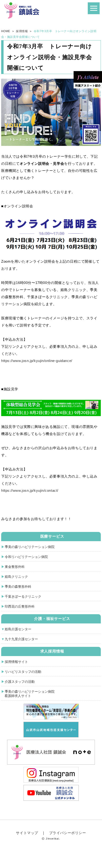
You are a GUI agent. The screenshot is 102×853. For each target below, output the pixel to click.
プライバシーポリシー (67, 833)
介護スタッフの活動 (20, 681)
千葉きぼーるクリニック (23, 596)
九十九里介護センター (21, 639)
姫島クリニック (16, 577)
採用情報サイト (16, 662)
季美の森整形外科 (18, 586)
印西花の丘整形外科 (20, 606)
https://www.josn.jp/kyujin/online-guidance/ (36, 361)
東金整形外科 (15, 567)
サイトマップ (27, 833)
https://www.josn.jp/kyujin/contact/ (29, 490)
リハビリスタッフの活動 (23, 672)
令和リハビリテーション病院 (26, 557)
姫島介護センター (18, 629)
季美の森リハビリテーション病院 (30, 547)
